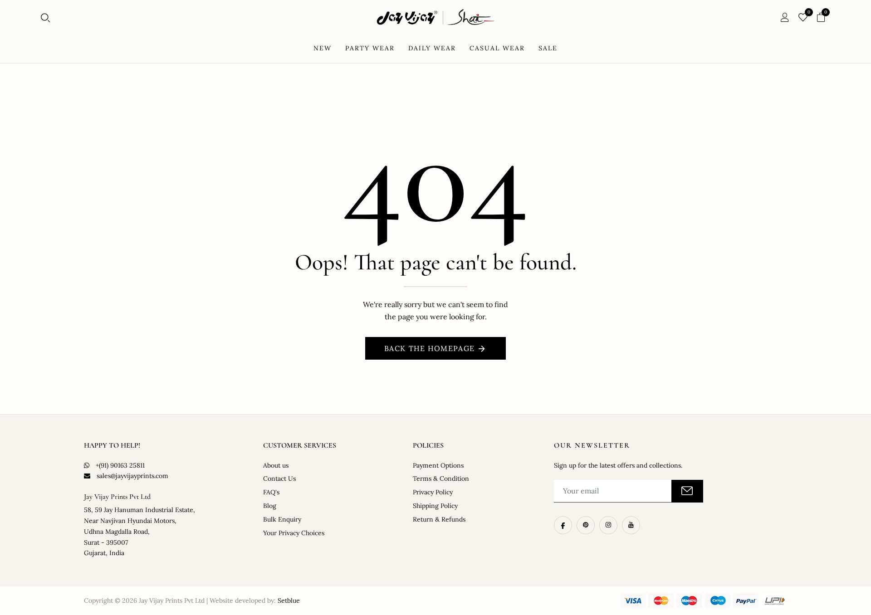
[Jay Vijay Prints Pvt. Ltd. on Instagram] (608, 525)
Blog (269, 506)
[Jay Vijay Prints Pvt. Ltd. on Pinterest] (586, 525)
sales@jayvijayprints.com (132, 476)
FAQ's (271, 492)
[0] (802, 18)
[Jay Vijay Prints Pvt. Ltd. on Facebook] (563, 525)
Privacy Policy (433, 492)
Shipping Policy (435, 506)
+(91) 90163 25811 (120, 465)
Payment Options (438, 465)
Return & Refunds (439, 519)
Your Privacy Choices (293, 533)
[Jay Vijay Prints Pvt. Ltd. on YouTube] (631, 525)
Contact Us (279, 478)
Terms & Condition (441, 478)
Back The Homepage (429, 348)
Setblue (289, 600)
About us (276, 465)
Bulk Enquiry (282, 519)
